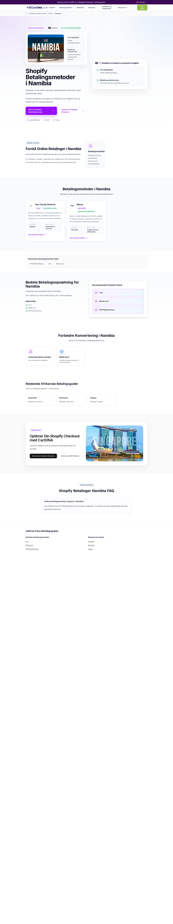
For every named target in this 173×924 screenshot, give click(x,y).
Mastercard (60, 264)
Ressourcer (122, 7)
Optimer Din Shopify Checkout (69, 111)
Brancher (92, 7)
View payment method (36, 235)
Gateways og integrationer (106, 7)
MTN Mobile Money (37, 264)
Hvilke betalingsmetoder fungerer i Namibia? (64, 501)
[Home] (26, 13)
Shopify (81, 2)
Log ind (132, 7)
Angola (90, 549)
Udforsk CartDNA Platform (70, 456)
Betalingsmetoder (65, 7)
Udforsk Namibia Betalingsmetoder (35, 111)
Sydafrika (91, 541)
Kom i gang (142, 7)
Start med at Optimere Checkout (43, 456)
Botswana (91, 545)
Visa (49, 264)
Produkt (51, 7)
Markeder (80, 7)
